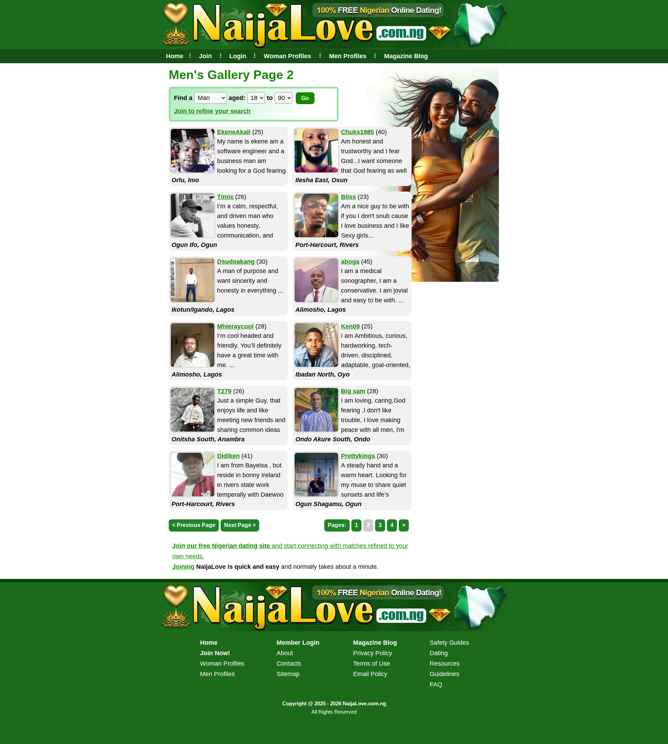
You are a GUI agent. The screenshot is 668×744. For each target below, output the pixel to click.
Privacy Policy (372, 653)
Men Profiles (347, 56)
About (285, 653)
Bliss (348, 196)
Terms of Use (371, 663)
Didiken (228, 455)
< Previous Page (193, 525)
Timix (225, 196)
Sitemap (288, 674)
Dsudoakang (236, 261)
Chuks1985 (357, 132)
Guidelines (444, 674)
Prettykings (358, 455)
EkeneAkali (233, 132)
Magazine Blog (406, 56)
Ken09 (350, 326)
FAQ (436, 684)
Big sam (353, 391)
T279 (224, 391)
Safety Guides (449, 642)
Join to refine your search (212, 111)
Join (205, 56)
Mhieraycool (235, 326)
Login (237, 56)
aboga (350, 261)
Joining (183, 566)
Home (174, 56)
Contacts (289, 663)
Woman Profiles (287, 56)
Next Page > (240, 525)
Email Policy (370, 674)
